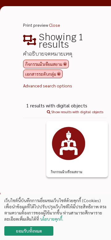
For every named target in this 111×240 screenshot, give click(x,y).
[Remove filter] (65, 64)
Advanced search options (47, 85)
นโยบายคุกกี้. (51, 219)
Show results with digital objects (76, 111)
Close (54, 25)
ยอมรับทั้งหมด (29, 231)
